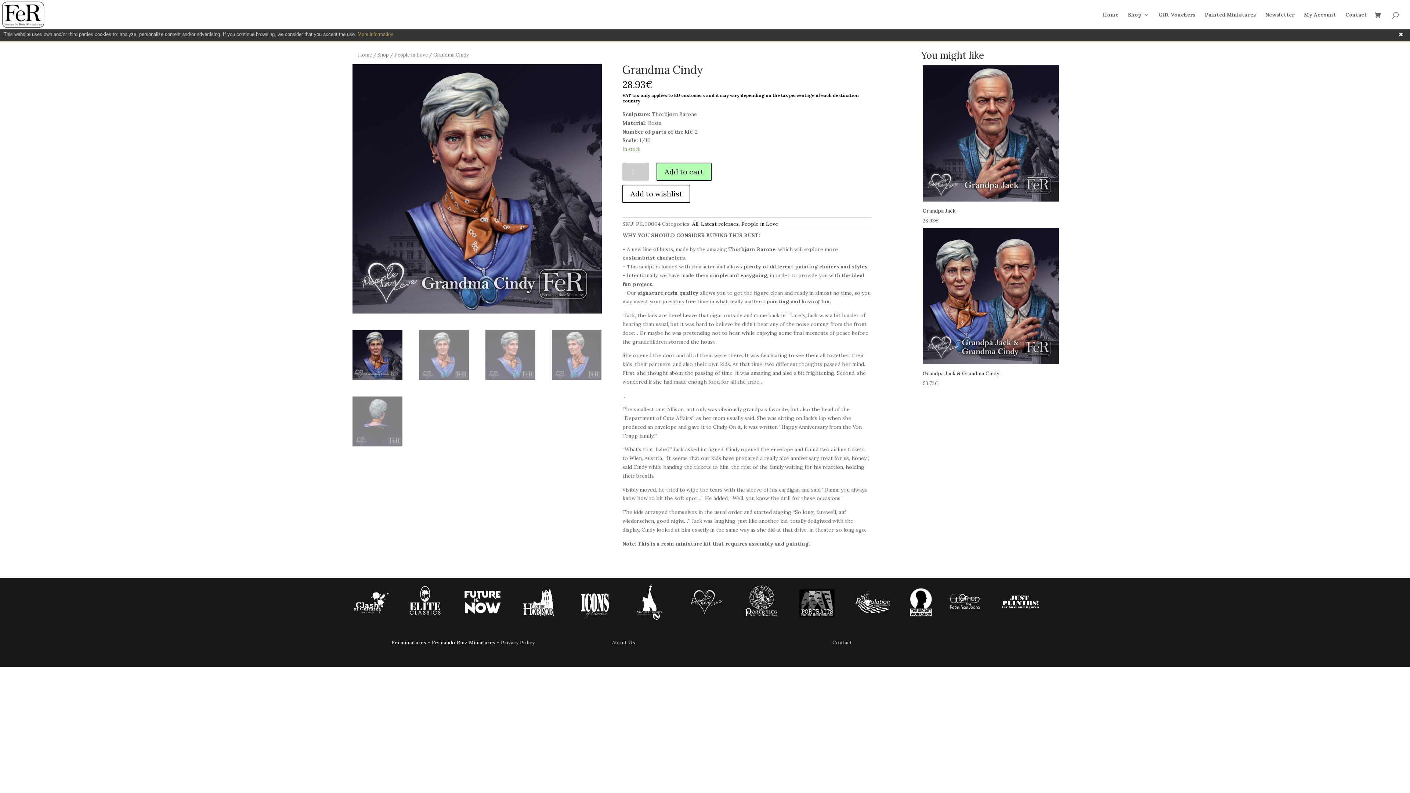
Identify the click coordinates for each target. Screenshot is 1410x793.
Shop (1135, 15)
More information (375, 34)
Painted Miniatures (1230, 15)
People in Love (411, 55)
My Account (1320, 15)
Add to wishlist (656, 193)
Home (1110, 15)
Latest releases (720, 224)
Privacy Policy (518, 642)
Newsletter (1279, 15)
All (695, 224)
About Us (623, 642)
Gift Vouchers (1176, 15)
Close (1401, 34)
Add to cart (684, 171)
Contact (1356, 15)
